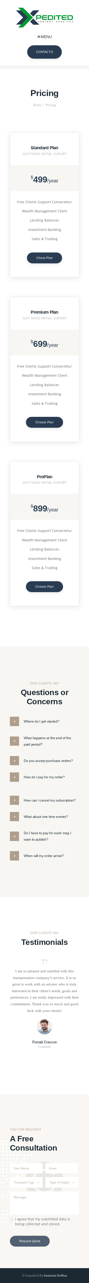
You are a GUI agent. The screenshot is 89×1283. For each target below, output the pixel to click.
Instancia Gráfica (55, 1275)
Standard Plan (44, 147)
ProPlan (44, 476)
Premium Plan (44, 312)
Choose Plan (44, 422)
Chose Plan (44, 258)
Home (37, 105)
